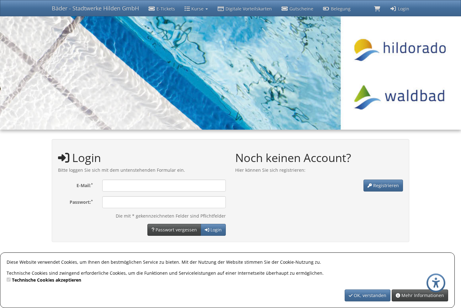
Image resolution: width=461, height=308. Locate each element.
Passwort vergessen (175, 230)
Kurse (197, 9)
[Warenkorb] (377, 8)
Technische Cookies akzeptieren (46, 280)
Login (403, 9)
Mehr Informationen (422, 295)
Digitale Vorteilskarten (248, 9)
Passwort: (81, 202)
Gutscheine (300, 9)
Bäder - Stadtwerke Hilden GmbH (95, 8)
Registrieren (385, 185)
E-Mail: (85, 185)
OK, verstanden (369, 295)
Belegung (340, 9)
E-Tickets (165, 9)
